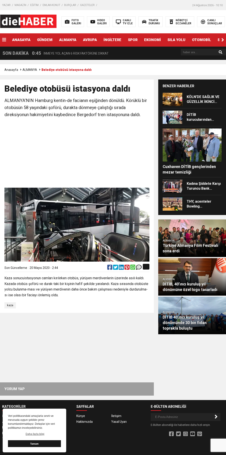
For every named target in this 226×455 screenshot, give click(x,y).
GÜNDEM (45, 40)
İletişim (116, 416)
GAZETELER (87, 5)
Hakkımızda (84, 421)
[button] (222, 40)
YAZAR (6, 5)
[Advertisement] (76, 153)
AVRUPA (90, 40)
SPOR (132, 40)
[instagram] (185, 434)
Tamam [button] (34, 443)
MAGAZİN (20, 5)
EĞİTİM (34, 5)
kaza (10, 305)
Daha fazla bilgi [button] (35, 434)
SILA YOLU (176, 40)
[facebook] (110, 268)
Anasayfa (11, 70)
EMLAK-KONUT (51, 5)
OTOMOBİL (201, 40)
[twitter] (116, 268)
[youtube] (192, 434)
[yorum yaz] (139, 268)
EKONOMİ (152, 40)
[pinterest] (127, 268)
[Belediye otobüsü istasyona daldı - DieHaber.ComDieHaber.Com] (28, 21)
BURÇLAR (70, 5)
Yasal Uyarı (119, 421)
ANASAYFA (21, 40)
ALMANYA (67, 40)
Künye (80, 416)
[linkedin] (121, 268)
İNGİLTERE (112, 40)
